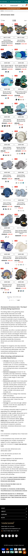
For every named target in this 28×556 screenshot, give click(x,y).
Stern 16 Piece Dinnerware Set (7, 120)
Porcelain (23, 375)
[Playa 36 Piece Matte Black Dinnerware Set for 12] (21, 220)
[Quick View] (12, 27)
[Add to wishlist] (12, 24)
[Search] (5, 5)
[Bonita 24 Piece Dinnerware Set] (7, 81)
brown (19, 291)
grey (23, 100)
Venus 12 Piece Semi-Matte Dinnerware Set (21, 257)
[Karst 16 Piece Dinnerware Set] (7, 164)
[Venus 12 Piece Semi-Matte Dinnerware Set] (21, 246)
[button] (13, 20)
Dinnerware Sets (9, 11)
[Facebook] (2, 536)
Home (2, 11)
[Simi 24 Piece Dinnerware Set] (21, 29)
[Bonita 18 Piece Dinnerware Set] (21, 109)
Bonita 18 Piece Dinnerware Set (21, 120)
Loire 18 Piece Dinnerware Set (7, 231)
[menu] (1, 5)
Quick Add (7, 63)
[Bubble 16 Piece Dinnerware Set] (21, 274)
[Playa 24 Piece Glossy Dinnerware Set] (21, 81)
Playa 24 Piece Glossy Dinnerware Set (21, 92)
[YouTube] (16, 536)
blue (6, 72)
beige (17, 154)
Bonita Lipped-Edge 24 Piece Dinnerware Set (21, 66)
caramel (21, 100)
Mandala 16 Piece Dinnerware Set (7, 285)
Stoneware (12, 372)
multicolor (22, 72)
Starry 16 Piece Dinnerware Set (7, 148)
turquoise (10, 292)
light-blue (21, 183)
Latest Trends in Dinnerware (17, 477)
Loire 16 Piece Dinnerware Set (21, 203)
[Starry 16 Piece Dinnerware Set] (7, 137)
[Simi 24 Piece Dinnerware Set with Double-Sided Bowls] (7, 29)
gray (23, 265)
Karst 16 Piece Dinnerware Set (7, 176)
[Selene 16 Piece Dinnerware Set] (7, 246)
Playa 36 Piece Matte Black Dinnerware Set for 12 (21, 232)
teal (16, 100)
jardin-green (23, 211)
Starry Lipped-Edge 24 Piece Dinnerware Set (7, 66)
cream (19, 183)
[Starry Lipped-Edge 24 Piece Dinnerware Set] (7, 55)
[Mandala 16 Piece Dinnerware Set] (7, 274)
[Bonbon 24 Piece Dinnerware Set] (21, 137)
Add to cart (7, 37)
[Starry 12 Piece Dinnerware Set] (7, 192)
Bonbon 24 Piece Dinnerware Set (21, 148)
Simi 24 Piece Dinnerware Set (21, 41)
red (7, 126)
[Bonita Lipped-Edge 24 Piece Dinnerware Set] (21, 55)
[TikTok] (13, 536)
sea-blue (23, 183)
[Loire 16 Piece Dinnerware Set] (21, 192)
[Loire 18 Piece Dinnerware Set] (7, 220)
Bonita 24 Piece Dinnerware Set (7, 92)
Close (26, 9)
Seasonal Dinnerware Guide (15, 479)
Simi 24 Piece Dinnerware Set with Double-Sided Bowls (7, 42)
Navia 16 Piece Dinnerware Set (21, 176)
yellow (6, 292)
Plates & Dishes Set (15, 495)
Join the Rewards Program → (14, 8)
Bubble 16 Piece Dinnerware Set (21, 285)
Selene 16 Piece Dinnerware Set (7, 257)
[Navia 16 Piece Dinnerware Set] (21, 164)
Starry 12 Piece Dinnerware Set (7, 203)
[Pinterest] (9, 536)
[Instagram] (6, 536)
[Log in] (23, 5)
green (8, 72)
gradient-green (10, 155)
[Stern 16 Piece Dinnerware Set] (7, 109)
